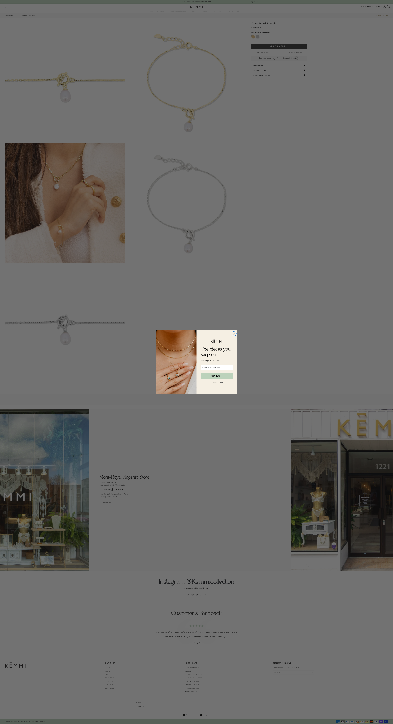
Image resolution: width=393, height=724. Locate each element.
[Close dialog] (234, 333)
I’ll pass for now (217, 383)
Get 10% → (217, 376)
